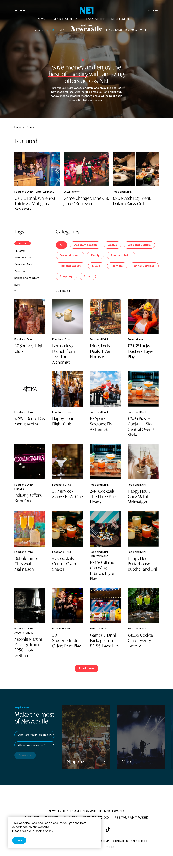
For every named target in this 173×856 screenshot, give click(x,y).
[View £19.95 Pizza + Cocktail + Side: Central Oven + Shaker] (143, 389)
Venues (39, 30)
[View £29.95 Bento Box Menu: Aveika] (29, 389)
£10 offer (19, 251)
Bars (17, 284)
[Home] (87, 10)
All (61, 245)
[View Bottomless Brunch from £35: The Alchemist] (67, 316)
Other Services (144, 266)
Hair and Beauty (70, 266)
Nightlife (117, 266)
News (41, 19)
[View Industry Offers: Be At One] (29, 461)
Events (63, 30)
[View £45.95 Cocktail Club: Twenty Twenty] (143, 605)
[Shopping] (86, 737)
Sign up (153, 10)
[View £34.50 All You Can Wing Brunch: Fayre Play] (105, 529)
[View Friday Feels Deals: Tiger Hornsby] (105, 316)
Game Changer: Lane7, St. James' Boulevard (86, 200)
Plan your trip (95, 19)
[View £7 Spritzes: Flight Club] (29, 316)
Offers (51, 30)
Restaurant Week (136, 30)
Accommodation (85, 245)
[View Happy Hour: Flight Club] (67, 389)
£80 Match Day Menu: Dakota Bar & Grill (132, 200)
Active (112, 245)
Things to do (114, 30)
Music (96, 266)
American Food (23, 264)
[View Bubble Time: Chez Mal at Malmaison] (29, 529)
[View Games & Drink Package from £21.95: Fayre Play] (105, 605)
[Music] (141, 737)
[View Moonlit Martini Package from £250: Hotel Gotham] (29, 605)
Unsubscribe (139, 841)
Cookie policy (44, 831)
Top (163, 848)
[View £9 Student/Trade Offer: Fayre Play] (67, 605)
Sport (88, 276)
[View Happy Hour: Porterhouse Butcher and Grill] (143, 529)
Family (95, 255)
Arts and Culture (139, 245)
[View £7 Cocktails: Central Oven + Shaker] (67, 529)
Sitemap (105, 841)
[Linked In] (107, 829)
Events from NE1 (63, 19)
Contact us (121, 841)
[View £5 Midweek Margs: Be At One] (67, 461)
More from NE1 (121, 19)
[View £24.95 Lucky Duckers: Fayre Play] (143, 316)
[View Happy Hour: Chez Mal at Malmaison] (143, 461)
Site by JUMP (107, 847)
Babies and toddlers (26, 278)
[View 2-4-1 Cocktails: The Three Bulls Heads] (105, 461)
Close (19, 840)
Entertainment (70, 255)
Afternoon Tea (23, 257)
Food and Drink (121, 255)
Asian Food (21, 271)
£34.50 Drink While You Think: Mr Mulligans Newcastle (34, 203)
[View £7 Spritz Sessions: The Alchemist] (105, 389)
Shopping (66, 276)
